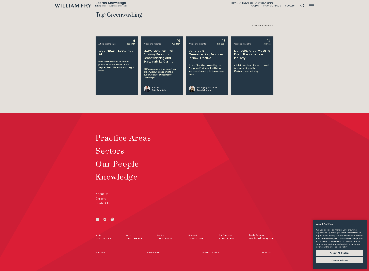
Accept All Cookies (340, 253)
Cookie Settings (340, 260)
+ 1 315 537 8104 (196, 238)
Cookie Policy (341, 246)
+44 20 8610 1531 (165, 238)
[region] (340, 244)
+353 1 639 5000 (103, 238)
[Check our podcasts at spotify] (112, 219)
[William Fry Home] (91, 5)
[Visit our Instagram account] (107, 219)
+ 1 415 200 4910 (226, 238)
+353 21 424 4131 (134, 238)
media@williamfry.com (261, 238)
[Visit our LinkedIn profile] (99, 219)
